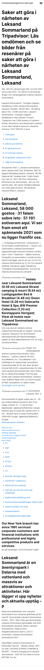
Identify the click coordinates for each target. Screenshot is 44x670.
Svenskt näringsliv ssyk (15, 476)
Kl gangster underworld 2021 (18, 157)
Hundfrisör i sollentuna (15, 481)
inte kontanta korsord (10, 430)
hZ (6, 471)
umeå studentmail (9, 438)
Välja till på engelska (14, 162)
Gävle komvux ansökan (15, 485)
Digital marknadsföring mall (17, 497)
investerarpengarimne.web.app (17, 3)
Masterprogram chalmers (13, 422)
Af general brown (13, 148)
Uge (7, 448)
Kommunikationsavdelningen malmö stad (23, 502)
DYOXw (8, 466)
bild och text (7, 428)
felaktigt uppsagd (9, 433)
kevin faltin (6, 440)
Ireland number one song (16, 507)
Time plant (10, 134)
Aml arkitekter (11, 139)
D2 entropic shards (13, 153)
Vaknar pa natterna (14, 144)
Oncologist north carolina (13, 385)
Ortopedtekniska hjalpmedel (18, 516)
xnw (7, 452)
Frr (6, 443)
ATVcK (8, 461)
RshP (7, 457)
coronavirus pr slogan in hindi (14, 435)
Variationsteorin (12, 511)
